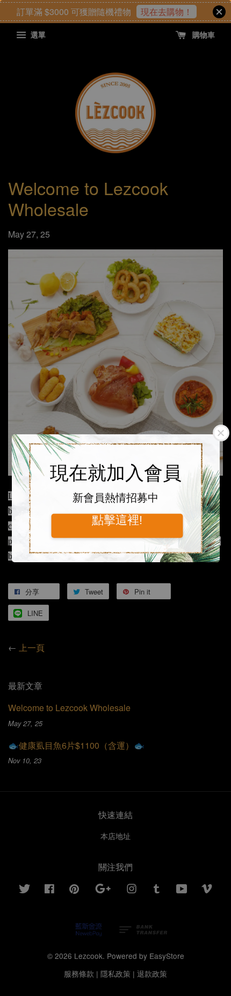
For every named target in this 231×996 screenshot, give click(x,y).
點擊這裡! (117, 520)
